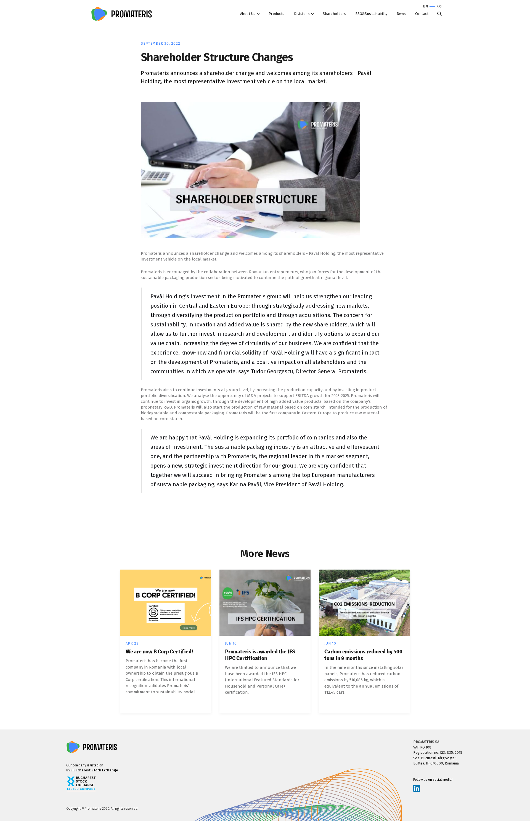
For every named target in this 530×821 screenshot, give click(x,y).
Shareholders (334, 14)
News (401, 14)
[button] (251, 14)
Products (277, 14)
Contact (422, 14)
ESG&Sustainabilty (371, 14)
